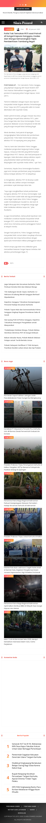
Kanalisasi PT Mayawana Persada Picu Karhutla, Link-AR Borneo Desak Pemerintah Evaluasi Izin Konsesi (22, 431)
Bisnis (7, 612)
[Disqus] (23, 693)
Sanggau (9, 29)
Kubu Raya (9, 437)
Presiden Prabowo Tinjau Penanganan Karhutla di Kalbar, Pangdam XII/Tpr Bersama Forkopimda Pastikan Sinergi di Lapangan (23, 467)
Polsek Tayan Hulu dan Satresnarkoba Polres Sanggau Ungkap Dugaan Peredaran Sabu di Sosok (22, 312)
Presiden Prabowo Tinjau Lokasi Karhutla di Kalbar (23, 537)
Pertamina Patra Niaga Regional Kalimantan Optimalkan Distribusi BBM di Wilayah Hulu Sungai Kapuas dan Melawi (23, 605)
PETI (11, 263)
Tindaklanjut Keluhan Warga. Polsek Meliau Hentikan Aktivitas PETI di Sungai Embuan (21, 331)
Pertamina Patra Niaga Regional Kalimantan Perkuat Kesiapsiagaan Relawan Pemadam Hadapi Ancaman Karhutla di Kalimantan (21, 503)
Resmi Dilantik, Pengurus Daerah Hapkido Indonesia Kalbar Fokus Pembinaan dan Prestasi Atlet (23, 14)
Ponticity (9, 401)
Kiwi (22, 29)
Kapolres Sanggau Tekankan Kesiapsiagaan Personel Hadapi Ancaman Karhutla (22, 303)
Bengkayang (9, 368)
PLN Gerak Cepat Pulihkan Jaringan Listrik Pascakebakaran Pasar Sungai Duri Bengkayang (22, 396)
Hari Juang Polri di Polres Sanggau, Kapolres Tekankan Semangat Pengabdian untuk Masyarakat (22, 322)
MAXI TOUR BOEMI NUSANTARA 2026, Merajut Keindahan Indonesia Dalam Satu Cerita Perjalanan (21, 641)
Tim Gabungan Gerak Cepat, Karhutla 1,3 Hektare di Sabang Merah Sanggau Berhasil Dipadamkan (21, 294)
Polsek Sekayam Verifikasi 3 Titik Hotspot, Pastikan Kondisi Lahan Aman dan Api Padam (22, 346)
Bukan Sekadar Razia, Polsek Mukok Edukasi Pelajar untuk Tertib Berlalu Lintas (22, 339)
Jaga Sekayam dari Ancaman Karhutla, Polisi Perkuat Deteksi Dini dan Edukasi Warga (22, 285)
